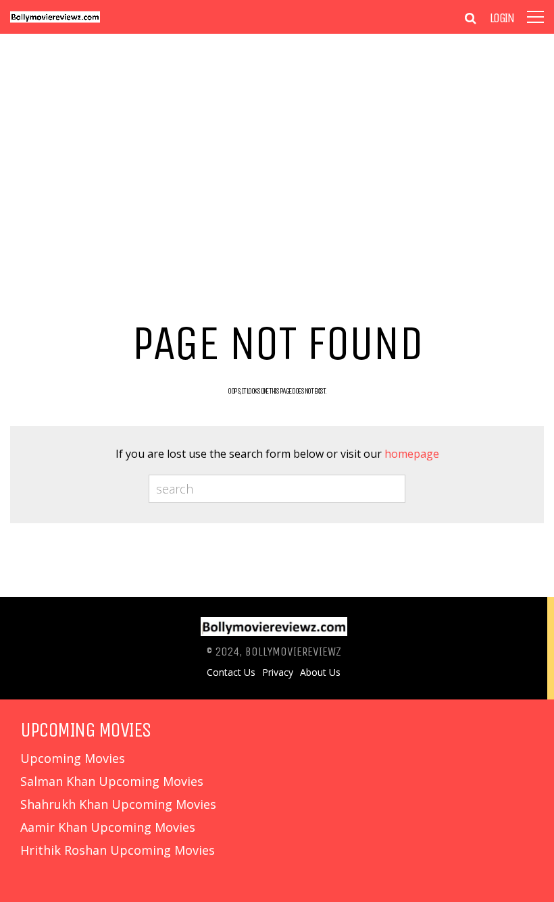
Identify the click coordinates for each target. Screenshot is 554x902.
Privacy (277, 672)
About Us (320, 672)
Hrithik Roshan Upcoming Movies (117, 850)
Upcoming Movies (72, 758)
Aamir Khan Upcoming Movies (107, 827)
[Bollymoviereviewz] (55, 20)
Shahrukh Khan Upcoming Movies (118, 804)
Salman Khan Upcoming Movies (111, 781)
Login (502, 18)
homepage (411, 453)
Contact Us (231, 672)
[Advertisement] (277, 155)
